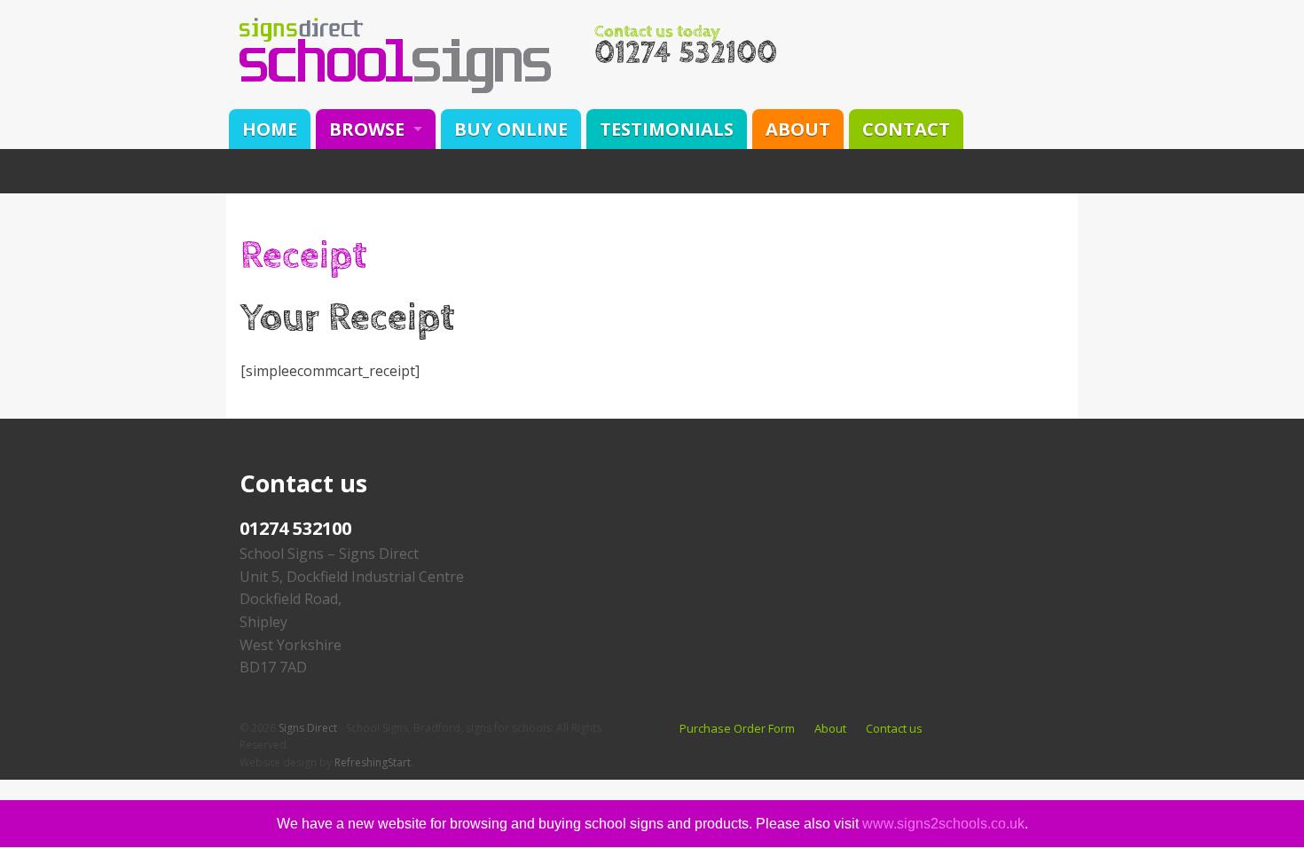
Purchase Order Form (737, 728)
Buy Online (511, 129)
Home (269, 129)
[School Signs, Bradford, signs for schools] (395, 54)
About (798, 129)
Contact (906, 129)
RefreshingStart (372, 762)
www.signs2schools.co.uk (943, 823)
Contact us (894, 728)
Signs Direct (308, 727)
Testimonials (667, 129)
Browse (367, 129)
